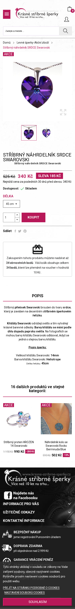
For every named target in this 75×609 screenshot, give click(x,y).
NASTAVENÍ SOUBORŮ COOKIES (24, 592)
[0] (69, 9)
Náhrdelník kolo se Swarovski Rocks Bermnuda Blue (56, 446)
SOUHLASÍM (38, 602)
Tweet (19, 231)
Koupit (33, 217)
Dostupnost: (11, 188)
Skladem (31, 188)
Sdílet (15, 231)
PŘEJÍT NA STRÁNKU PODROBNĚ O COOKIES (31, 587)
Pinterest (25, 231)
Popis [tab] (37, 295)
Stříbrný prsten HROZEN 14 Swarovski (19, 444)
